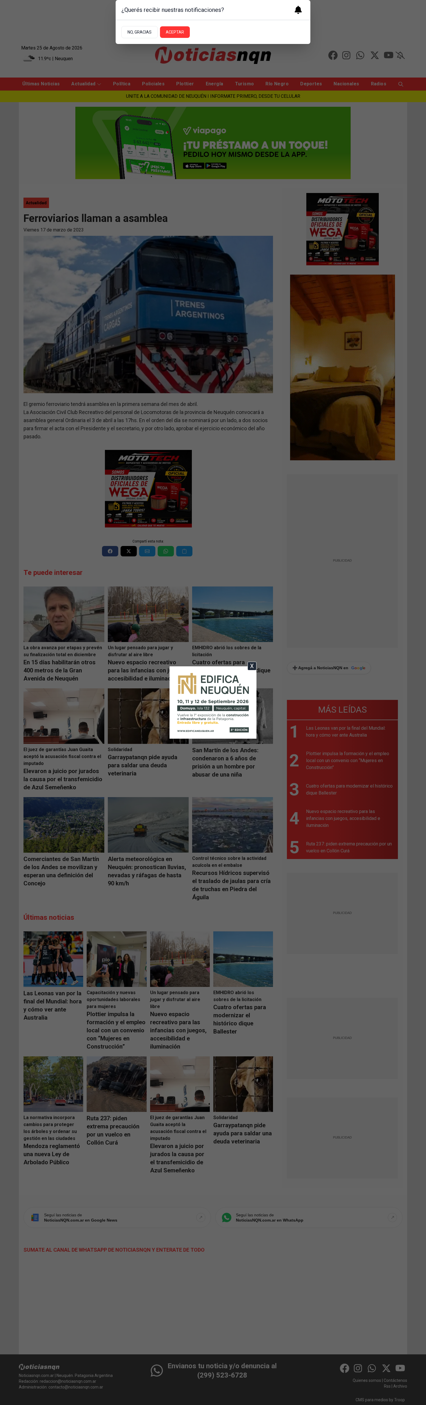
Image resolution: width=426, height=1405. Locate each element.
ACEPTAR (175, 32)
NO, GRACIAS (140, 32)
